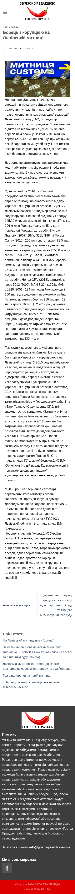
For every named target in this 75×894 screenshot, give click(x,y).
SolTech (46, 888)
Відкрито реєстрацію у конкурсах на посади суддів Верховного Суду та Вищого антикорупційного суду (55, 605)
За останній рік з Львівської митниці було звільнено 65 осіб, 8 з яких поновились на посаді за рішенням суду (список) (37, 652)
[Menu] (5, 13)
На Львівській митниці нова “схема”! (28, 640)
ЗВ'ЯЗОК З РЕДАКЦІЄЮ (37, 3)
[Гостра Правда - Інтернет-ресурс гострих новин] (37, 13)
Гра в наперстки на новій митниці (26, 675)
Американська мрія (16, 605)
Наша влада (11, 27)
